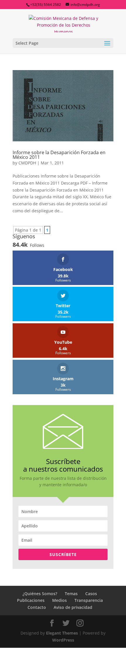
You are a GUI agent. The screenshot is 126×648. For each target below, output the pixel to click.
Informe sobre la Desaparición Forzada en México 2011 (59, 154)
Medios (59, 600)
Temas (71, 593)
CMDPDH (27, 163)
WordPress (63, 640)
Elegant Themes (62, 633)
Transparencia (88, 600)
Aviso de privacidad (73, 607)
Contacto (37, 607)
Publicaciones (31, 600)
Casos (91, 593)
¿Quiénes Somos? (40, 593)
